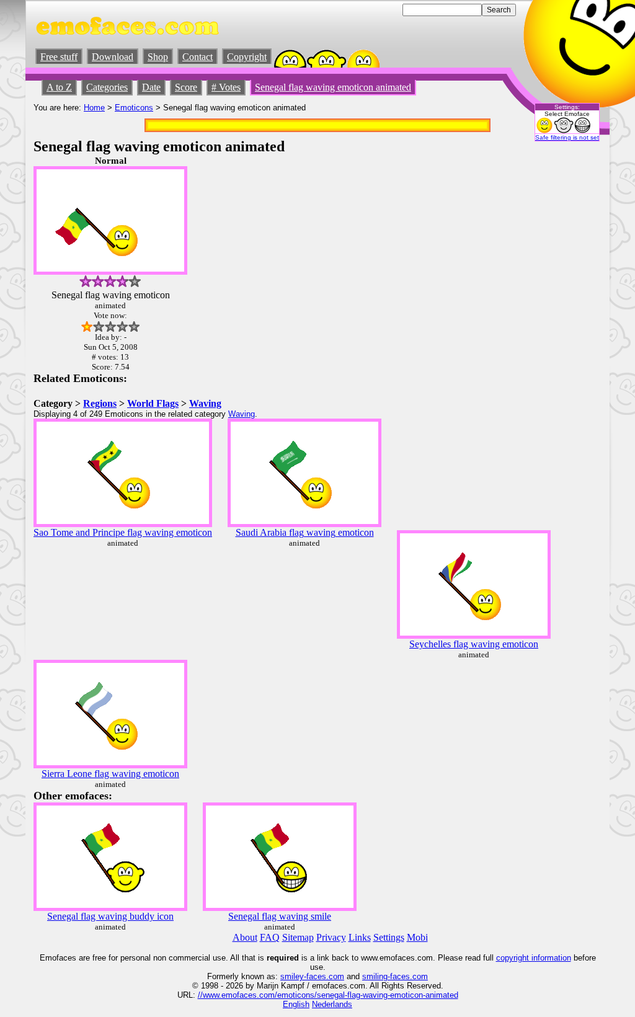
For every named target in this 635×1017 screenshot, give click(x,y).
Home (94, 107)
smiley (292, 976)
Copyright (247, 56)
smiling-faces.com (395, 976)
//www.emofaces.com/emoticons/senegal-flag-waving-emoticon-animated (328, 995)
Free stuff (59, 56)
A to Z (59, 87)
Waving (205, 403)
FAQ (270, 937)
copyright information (533, 957)
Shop (158, 56)
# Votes (226, 87)
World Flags (153, 403)
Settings (388, 937)
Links (360, 937)
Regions (100, 403)
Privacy (331, 937)
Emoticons (134, 107)
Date (151, 87)
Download (112, 56)
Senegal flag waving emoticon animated (333, 87)
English (296, 1004)
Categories (107, 87)
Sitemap (298, 937)
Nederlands (332, 1004)
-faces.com (324, 976)
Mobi (417, 937)
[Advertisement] (564, 342)
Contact (197, 56)
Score (186, 87)
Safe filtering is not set (567, 137)
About (245, 937)
